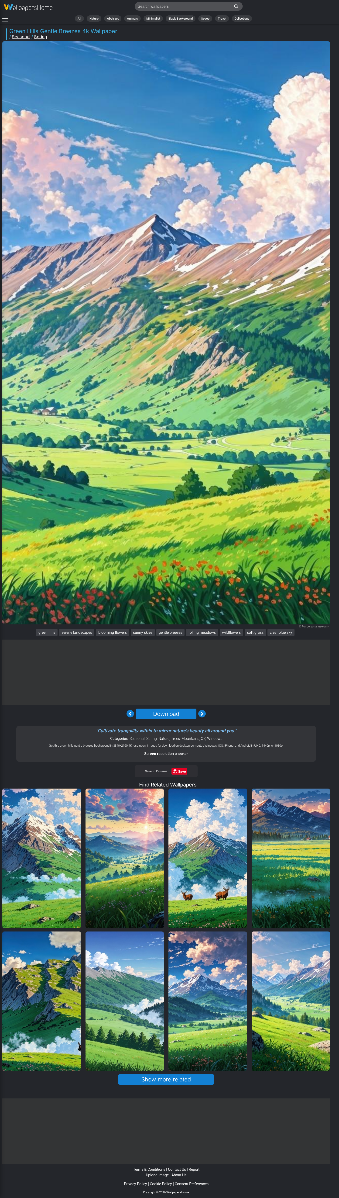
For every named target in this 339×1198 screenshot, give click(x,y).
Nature (94, 18)
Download (166, 713)
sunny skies (142, 632)
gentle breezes (170, 632)
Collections (242, 18)
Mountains (190, 738)
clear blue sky (281, 632)
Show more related (166, 1079)
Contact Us (177, 1169)
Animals (132, 18)
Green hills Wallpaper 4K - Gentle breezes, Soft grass (27, 7)
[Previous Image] (130, 713)
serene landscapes (77, 632)
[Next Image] (202, 713)
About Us (178, 1175)
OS (203, 738)
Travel (222, 18)
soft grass (255, 632)
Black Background (180, 18)
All (79, 18)
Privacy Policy (135, 1184)
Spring (40, 36)
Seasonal (21, 36)
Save (182, 771)
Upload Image (157, 1175)
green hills (46, 632)
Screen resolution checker (166, 753)
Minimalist (153, 18)
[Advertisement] (166, 672)
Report (194, 1169)
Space (205, 18)
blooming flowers (112, 632)
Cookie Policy (161, 1184)
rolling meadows (202, 632)
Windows (214, 738)
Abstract (113, 18)
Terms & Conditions (149, 1169)
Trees (175, 738)
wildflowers (231, 632)
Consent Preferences (192, 1184)
